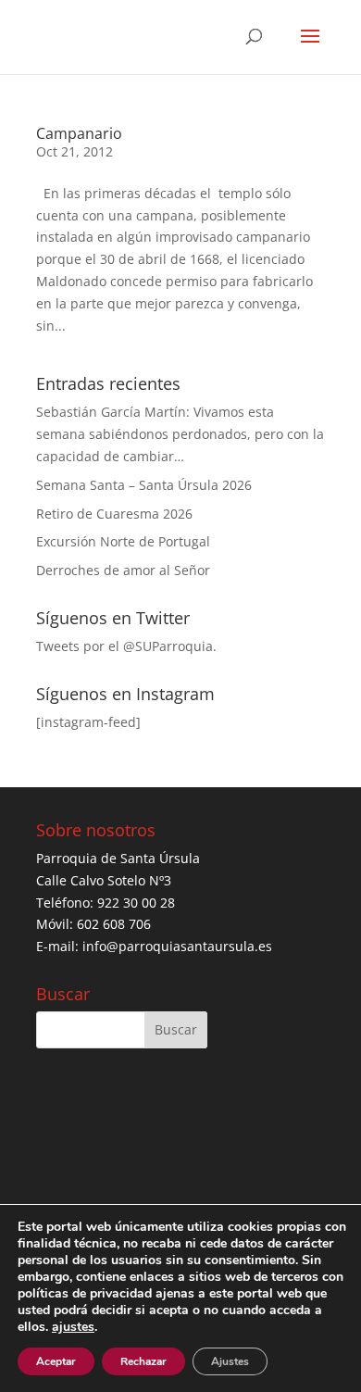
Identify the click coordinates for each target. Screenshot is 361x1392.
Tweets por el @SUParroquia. (126, 646)
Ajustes (230, 1361)
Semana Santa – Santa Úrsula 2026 (144, 485)
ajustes (73, 1327)
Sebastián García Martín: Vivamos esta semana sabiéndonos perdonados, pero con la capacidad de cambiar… (180, 434)
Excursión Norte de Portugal (123, 541)
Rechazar (143, 1361)
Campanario (79, 133)
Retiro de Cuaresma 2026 (114, 513)
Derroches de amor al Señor (123, 570)
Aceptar (56, 1361)
